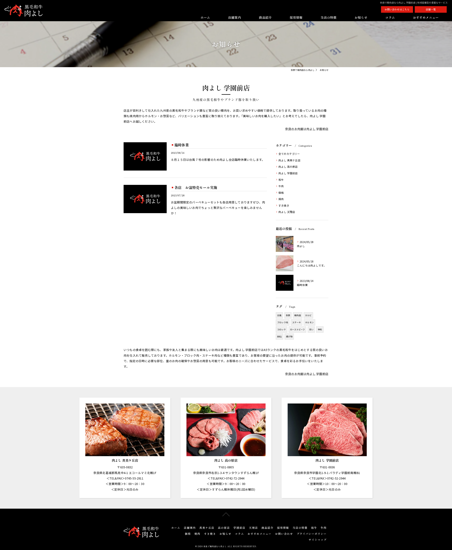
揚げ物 (289, 336)
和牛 (281, 180)
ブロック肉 (282, 322)
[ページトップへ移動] (226, 514)
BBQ (279, 336)
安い (311, 329)
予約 (320, 329)
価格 (281, 192)
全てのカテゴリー (289, 154)
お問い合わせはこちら (397, 9)
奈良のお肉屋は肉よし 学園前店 (306, 129)
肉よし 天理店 (286, 212)
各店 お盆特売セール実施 (195, 187)
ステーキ (296, 322)
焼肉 (281, 199)
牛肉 (281, 186)
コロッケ (281, 329)
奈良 (288, 315)
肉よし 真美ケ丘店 (289, 160)
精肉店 (297, 315)
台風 (279, 315)
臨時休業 (181, 144)
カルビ (308, 315)
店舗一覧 (431, 9)
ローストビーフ (297, 329)
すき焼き (283, 205)
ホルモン (309, 322)
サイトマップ (318, 540)
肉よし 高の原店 (288, 166)
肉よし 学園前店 (288, 173)
